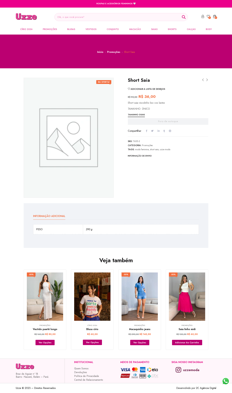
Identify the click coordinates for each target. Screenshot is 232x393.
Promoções (50, 29)
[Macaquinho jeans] (140, 296)
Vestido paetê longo (45, 329)
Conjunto (113, 29)
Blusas (71, 29)
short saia (154, 149)
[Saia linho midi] (187, 296)
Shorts (172, 29)
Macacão (135, 29)
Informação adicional (49, 216)
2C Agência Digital (206, 388)
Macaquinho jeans (139, 329)
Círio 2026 (26, 29)
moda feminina (142, 149)
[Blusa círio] (92, 296)
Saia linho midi (187, 329)
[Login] (202, 17)
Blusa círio (92, 329)
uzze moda (165, 149)
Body (209, 29)
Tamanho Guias (136, 114)
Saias (154, 29)
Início (100, 52)
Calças (191, 29)
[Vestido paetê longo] (45, 296)
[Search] (184, 17)
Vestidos (91, 29)
